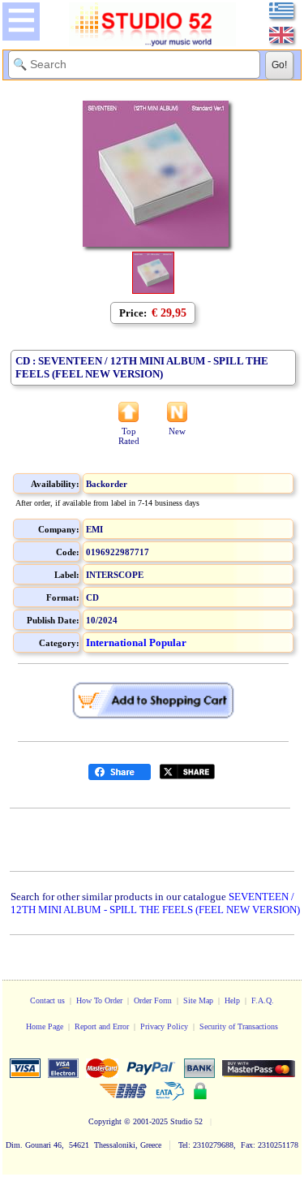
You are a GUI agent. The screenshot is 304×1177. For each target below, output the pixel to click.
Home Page (44, 1026)
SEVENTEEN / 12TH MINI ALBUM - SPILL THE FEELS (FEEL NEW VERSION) (155, 903)
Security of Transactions (238, 1026)
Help (232, 1000)
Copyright (105, 1121)
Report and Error (102, 1026)
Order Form (153, 1000)
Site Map (198, 1000)
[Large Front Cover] (153, 290)
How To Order (99, 1000)
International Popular (136, 642)
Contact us (47, 1000)
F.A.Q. (262, 1000)
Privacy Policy (164, 1026)
